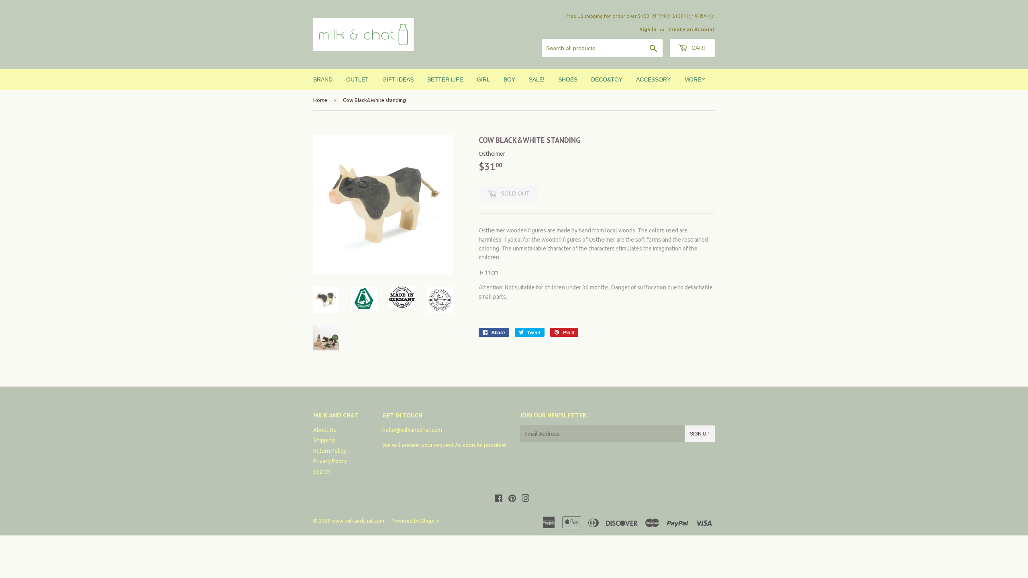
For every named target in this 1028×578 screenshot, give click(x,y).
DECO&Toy (606, 79)
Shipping (324, 440)
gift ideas (398, 79)
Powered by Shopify (415, 520)
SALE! (537, 79)
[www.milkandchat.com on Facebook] (498, 499)
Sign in (648, 29)
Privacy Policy (330, 461)
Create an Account (691, 29)
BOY (509, 79)
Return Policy (329, 451)
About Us (324, 430)
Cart (698, 48)
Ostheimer (492, 154)
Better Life (445, 79)
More (692, 79)
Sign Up (700, 434)
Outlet (357, 79)
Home (320, 100)
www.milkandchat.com (357, 520)
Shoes (567, 79)
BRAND (322, 79)
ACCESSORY (653, 79)
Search (321, 471)
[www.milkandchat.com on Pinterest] (512, 499)
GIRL (483, 79)
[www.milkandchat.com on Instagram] (526, 499)
